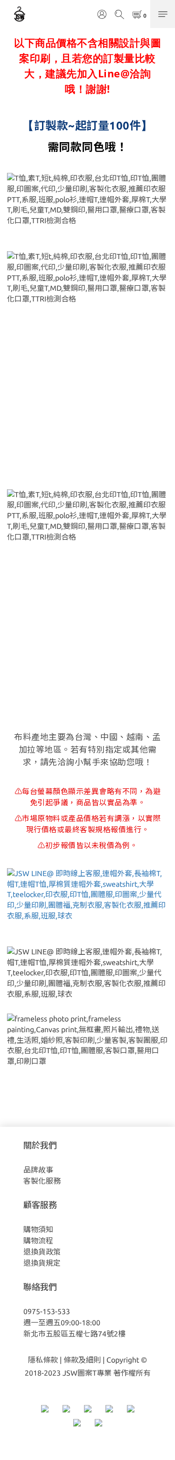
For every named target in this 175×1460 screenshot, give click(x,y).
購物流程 (38, 1240)
